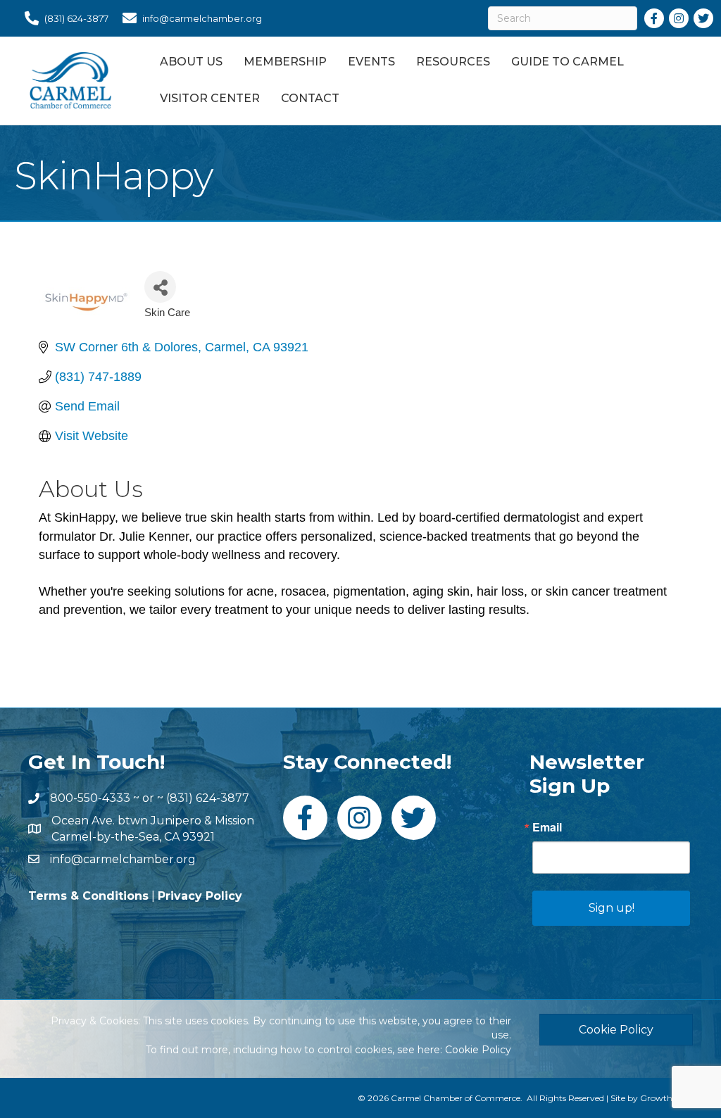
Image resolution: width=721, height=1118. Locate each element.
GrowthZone (666, 1098)
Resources (453, 61)
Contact (310, 98)
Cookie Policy (478, 1049)
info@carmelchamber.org (123, 859)
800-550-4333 (90, 798)
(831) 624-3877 (207, 798)
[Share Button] (160, 287)
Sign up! (611, 908)
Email (547, 827)
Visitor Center (210, 98)
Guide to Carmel (567, 61)
